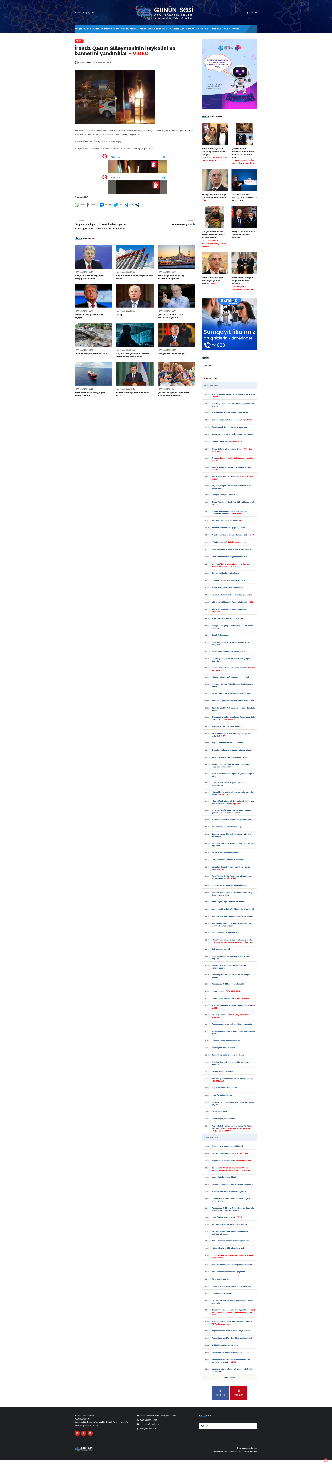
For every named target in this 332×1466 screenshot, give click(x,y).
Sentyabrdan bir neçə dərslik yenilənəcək (230, 885)
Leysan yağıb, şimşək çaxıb (230, 998)
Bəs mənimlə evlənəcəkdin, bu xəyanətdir (233, 1312)
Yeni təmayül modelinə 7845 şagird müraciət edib (233, 909)
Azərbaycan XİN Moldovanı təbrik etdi (228, 984)
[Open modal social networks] (137, 205)
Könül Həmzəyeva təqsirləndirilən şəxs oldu (230, 1241)
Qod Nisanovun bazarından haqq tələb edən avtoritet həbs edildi (243, 155)
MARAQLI (235, 29)
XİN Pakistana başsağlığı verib (225, 1345)
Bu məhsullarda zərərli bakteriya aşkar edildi (232, 1322)
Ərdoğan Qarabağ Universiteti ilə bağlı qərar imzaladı (231, 1063)
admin (89, 62)
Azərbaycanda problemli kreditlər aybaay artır (232, 1024)
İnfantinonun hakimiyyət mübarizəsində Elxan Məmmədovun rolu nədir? (231, 924)
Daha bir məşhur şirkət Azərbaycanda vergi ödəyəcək (230, 643)
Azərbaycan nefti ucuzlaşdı (223, 1048)
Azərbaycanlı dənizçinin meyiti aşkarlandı (230, 427)
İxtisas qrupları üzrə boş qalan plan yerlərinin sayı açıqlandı (233, 844)
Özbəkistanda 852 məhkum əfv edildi (228, 860)
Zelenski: (232, 1169)
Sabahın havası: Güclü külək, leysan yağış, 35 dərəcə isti (231, 835)
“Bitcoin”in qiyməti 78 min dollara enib (228, 1248)
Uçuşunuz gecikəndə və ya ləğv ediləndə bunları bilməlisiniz (232, 1370)
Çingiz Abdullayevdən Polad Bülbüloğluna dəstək (233, 503)
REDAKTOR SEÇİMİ (147, 29)
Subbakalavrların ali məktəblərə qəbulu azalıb (231, 819)
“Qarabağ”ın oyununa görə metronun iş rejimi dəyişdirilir (231, 660)
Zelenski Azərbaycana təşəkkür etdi (227, 1146)
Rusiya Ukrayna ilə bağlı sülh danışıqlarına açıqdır (233, 395)
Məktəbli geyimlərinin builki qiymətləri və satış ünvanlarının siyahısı (232, 893)
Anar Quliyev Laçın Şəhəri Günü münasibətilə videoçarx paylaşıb (231, 1361)
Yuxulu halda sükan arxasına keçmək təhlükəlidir (233, 1007)
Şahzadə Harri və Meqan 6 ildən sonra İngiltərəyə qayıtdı (233, 1103)
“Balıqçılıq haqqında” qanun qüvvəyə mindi (230, 677)
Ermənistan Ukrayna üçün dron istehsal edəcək (232, 750)
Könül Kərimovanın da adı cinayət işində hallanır (232, 1264)
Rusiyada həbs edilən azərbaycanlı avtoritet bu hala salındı (214, 239)
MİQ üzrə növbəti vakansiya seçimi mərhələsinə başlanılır (232, 1302)
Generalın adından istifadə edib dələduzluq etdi (232, 1184)
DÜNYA (126, 29)
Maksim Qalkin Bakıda (227, 442)
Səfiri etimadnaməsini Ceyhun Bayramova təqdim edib (233, 775)
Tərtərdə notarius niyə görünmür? (226, 852)
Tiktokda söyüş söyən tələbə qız (231, 1153)
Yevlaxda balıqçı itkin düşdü (224, 1177)
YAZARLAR (190, 29)
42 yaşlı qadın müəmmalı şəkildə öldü (228, 743)
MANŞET (78, 29)
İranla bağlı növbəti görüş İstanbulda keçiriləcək (232, 434)
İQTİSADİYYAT (106, 29)
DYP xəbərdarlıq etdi (221, 949)
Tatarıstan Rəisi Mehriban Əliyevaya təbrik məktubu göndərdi (230, 1233)
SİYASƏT (95, 29)
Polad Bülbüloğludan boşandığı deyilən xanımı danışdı (214, 154)
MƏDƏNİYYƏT (178, 29)
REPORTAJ (134, 29)
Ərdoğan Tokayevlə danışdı (171, 353)
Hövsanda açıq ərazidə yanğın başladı (228, 580)
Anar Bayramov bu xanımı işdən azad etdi (233, 535)
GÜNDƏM (87, 29)
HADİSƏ (208, 29)
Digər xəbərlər (229, 1377)
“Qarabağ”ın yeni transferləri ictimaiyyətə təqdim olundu (233, 404)
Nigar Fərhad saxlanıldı (222, 1095)
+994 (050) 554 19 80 (148, 1420)
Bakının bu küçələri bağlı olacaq (225, 573)
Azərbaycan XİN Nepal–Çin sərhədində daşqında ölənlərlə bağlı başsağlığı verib (233, 1209)
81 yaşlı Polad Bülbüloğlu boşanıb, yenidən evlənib (214, 197)
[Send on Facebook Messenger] (106, 205)
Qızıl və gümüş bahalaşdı (222, 1071)
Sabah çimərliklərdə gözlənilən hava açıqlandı (231, 693)
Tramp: (119, 315)
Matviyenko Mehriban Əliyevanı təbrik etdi (230, 757)
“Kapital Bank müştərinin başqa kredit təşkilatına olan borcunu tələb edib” (233, 802)
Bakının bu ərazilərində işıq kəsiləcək (228, 1055)
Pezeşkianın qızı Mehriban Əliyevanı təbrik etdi (232, 1338)
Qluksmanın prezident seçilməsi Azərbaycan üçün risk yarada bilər (233, 718)
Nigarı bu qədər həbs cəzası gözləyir (228, 618)
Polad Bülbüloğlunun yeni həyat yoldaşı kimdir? (212, 280)
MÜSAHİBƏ (160, 29)
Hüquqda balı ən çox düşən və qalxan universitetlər (228, 784)
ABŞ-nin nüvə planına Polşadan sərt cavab (230, 413)
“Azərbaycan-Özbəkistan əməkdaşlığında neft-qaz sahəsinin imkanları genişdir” (232, 811)
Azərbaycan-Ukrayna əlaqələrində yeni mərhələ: (242, 283)
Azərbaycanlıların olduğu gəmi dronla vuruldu (231, 549)
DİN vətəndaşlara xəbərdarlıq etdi (226, 1040)
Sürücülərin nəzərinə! (221, 1279)
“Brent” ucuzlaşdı (219, 1111)
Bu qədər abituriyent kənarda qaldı (227, 726)
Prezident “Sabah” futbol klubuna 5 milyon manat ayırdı (233, 685)
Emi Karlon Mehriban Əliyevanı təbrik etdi (229, 557)
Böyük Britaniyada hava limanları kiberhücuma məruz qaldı (232, 487)
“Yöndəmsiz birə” (229, 542)
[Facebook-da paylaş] (91, 205)
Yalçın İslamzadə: (231, 1016)
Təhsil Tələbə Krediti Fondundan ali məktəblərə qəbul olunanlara (232, 877)
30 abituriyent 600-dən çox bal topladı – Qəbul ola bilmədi (233, 709)
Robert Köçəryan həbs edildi (224, 1119)
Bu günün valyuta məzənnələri (224, 1088)
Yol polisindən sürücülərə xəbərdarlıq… (232, 595)
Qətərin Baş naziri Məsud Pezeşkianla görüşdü (232, 468)
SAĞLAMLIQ (216, 29)
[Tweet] (118, 205)
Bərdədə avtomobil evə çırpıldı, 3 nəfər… (229, 528)
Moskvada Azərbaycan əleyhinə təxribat (233, 669)
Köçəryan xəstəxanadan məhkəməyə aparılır (231, 1331)
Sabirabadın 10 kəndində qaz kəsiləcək (229, 651)
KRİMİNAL (199, 29)
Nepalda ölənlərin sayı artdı (231, 1161)
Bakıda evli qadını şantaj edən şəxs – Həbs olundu (233, 701)
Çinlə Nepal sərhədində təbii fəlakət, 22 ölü (230, 1352)
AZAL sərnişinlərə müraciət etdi (225, 933)
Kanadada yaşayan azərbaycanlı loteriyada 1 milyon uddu (244, 197)
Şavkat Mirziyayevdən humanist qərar (228, 827)
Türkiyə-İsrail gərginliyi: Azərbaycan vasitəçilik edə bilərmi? (232, 627)
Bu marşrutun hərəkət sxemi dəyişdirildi (229, 1192)
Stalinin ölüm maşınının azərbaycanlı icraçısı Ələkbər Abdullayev (231, 512)
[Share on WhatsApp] (80, 205)
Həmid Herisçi (226, 991)
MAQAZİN (226, 29)
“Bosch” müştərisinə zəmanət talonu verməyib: (232, 941)
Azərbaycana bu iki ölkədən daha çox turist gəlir (232, 916)
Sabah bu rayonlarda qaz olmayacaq (227, 588)
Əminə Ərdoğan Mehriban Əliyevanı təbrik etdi (231, 1286)
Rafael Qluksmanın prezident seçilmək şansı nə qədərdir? (232, 734)
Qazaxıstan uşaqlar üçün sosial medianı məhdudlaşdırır (229, 966)
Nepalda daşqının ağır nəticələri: (91, 353)
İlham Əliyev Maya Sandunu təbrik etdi (228, 902)
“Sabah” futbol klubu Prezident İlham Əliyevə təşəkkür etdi (231, 1200)
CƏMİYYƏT (117, 29)
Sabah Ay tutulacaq (220, 635)
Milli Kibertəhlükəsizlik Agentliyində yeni (233, 602)
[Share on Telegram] (129, 205)
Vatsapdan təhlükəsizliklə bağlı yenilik (228, 1272)
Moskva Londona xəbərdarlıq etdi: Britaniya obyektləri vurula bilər (230, 765)
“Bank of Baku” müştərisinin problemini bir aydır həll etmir (232, 793)
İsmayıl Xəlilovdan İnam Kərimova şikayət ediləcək (243, 234)
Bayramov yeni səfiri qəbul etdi (228, 520)
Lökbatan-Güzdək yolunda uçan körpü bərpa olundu (231, 868)
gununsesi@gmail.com (149, 1424)
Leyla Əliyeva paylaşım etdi (227, 1217)
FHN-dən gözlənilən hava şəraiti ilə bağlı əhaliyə (232, 1079)
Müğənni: (230, 565)
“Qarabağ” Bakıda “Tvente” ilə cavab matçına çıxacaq (231, 976)
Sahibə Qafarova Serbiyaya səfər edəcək (229, 1224)
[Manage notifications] (326, 1460)
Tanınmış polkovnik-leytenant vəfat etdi (232, 420)
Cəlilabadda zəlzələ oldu (222, 1293)
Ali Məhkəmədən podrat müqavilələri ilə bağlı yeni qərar (233, 1032)
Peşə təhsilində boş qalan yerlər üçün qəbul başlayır (230, 957)
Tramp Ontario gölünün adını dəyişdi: (232, 450)
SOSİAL (169, 29)
